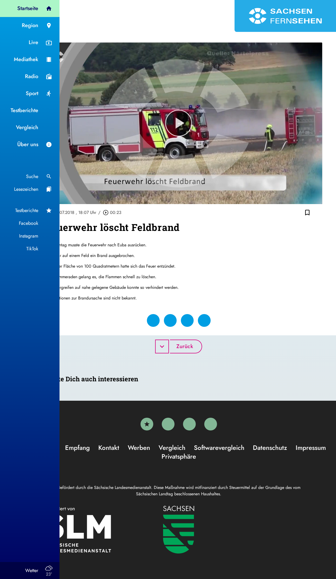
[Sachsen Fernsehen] (285, 16)
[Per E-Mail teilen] (204, 320)
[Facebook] (168, 424)
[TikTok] (210, 424)
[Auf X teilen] (170, 320)
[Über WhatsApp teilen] (187, 320)
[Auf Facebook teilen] (153, 320)
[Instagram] (189, 424)
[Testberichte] (147, 424)
